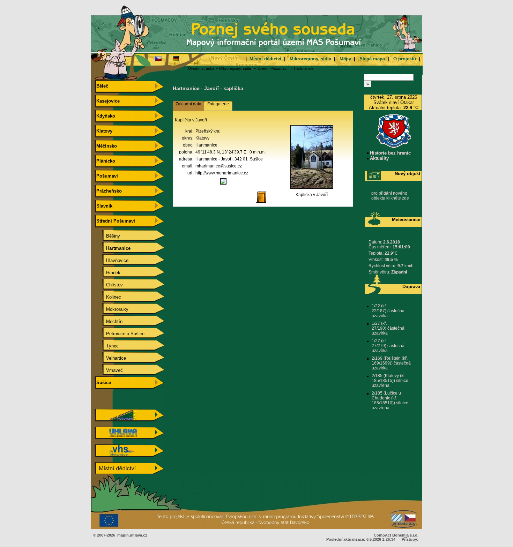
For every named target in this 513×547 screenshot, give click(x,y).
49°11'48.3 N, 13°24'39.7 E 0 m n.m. (230, 152)
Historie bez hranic (390, 153)
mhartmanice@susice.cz (218, 166)
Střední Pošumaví (272, 68)
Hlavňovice (111, 260)
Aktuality (379, 158)
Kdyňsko (105, 116)
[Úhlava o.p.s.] (129, 437)
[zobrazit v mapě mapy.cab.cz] (223, 184)
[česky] (158, 58)
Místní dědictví (265, 58)
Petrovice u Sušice (119, 333)
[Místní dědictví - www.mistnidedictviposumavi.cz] (129, 473)
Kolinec (108, 297)
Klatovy (103, 131)
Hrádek (107, 272)
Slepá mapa (372, 58)
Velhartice (110, 358)
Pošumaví (106, 176)
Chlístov (109, 284)
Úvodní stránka (201, 68)
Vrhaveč (109, 370)
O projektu (404, 58)
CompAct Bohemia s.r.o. (396, 535)
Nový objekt (407, 173)
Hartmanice (303, 68)
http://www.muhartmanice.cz (221, 173)
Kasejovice (107, 101)
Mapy (345, 58)
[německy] (176, 58)
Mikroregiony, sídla (310, 58)
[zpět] (264, 203)
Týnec (107, 346)
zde (405, 198)
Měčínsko (106, 146)
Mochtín (108, 321)
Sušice (103, 382)
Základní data (188, 104)
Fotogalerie (218, 104)
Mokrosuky (111, 309)
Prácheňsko (108, 191)
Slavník (103, 206)
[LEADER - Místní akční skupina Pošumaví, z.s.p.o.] (129, 419)
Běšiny (107, 236)
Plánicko (105, 161)
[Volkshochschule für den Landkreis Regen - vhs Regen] (129, 455)
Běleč (101, 86)
